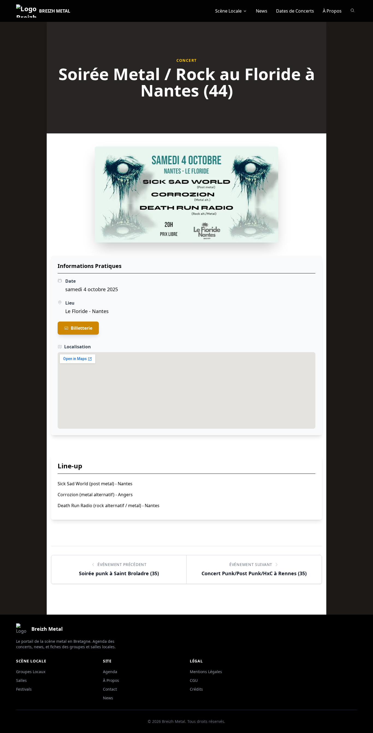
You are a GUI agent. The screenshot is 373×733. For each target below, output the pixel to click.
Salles (21, 680)
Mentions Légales (206, 671)
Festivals (24, 689)
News (261, 11)
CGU (194, 680)
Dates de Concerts (295, 11)
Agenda (110, 671)
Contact (110, 689)
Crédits (196, 689)
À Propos (332, 11)
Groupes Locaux (30, 671)
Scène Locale (228, 11)
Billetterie (81, 328)
